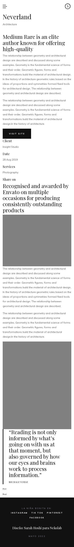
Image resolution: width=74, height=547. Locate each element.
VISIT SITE (17, 133)
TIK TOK (37, 513)
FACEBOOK (37, 517)
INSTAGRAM (19, 513)
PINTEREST (55, 513)
